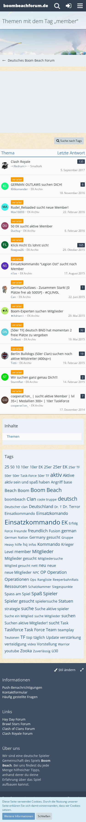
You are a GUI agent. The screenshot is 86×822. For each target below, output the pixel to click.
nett (34, 565)
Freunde (20, 531)
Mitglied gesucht (17, 565)
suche (27, 608)
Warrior (64, 644)
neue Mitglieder (18, 572)
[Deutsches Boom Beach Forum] (25, 5)
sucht (54, 622)
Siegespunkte (62, 586)
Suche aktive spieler (52, 608)
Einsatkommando (20, 513)
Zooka (26, 650)
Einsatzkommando (32, 522)
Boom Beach (46, 490)
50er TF (43, 475)
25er (48, 467)
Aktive (68, 475)
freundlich (38, 530)
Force (9, 531)
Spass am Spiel (17, 593)
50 (12, 467)
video (32, 644)
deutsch (67, 498)
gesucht (53, 537)
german (68, 530)
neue (51, 565)
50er (8, 475)
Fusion (54, 530)
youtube (12, 650)
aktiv (56, 474)
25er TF (74, 467)
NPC (36, 572)
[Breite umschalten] (82, 670)
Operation (57, 572)
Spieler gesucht (19, 601)
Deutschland (41, 506)
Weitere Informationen (18, 816)
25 (7, 467)
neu (42, 565)
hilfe (18, 544)
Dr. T (58, 507)
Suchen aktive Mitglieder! (26, 622)
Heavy (9, 544)
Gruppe (67, 537)
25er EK (60, 467)
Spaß (36, 593)
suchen (68, 615)
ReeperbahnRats (65, 579)
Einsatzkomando (52, 513)
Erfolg (73, 523)
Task (64, 622)
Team (51, 629)
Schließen (44, 816)
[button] (80, 5)
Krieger (67, 544)
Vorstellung (47, 644)
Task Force (34, 629)
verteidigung (15, 644)
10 (18, 467)
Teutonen (12, 637)
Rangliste (44, 579)
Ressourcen (16, 586)
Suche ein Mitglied (19, 616)
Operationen (17, 579)
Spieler (50, 593)
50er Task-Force (25, 475)
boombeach (15, 499)
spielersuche (46, 601)
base (68, 482)
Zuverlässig (41, 651)
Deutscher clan (16, 507)
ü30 (55, 650)
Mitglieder (42, 551)
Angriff (57, 482)
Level (9, 551)
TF (22, 637)
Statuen (65, 601)
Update (52, 637)
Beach (11, 490)
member (22, 551)
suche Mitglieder (47, 616)
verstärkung (70, 637)
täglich (39, 637)
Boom (23, 490)
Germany (37, 537)
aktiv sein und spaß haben (27, 482)
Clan (31, 499)
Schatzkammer (39, 586)
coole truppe (47, 499)
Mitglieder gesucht (21, 558)
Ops (33, 579)
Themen (13, 436)
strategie (12, 608)
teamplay (66, 629)
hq (25, 544)
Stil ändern (66, 670)
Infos (32, 544)
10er (25, 467)
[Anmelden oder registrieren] (68, 5)
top (29, 637)
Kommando (48, 544)
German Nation (16, 537)
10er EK (36, 467)
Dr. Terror (71, 506)
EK (64, 522)
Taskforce (14, 629)
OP (43, 572)
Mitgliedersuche (50, 558)
